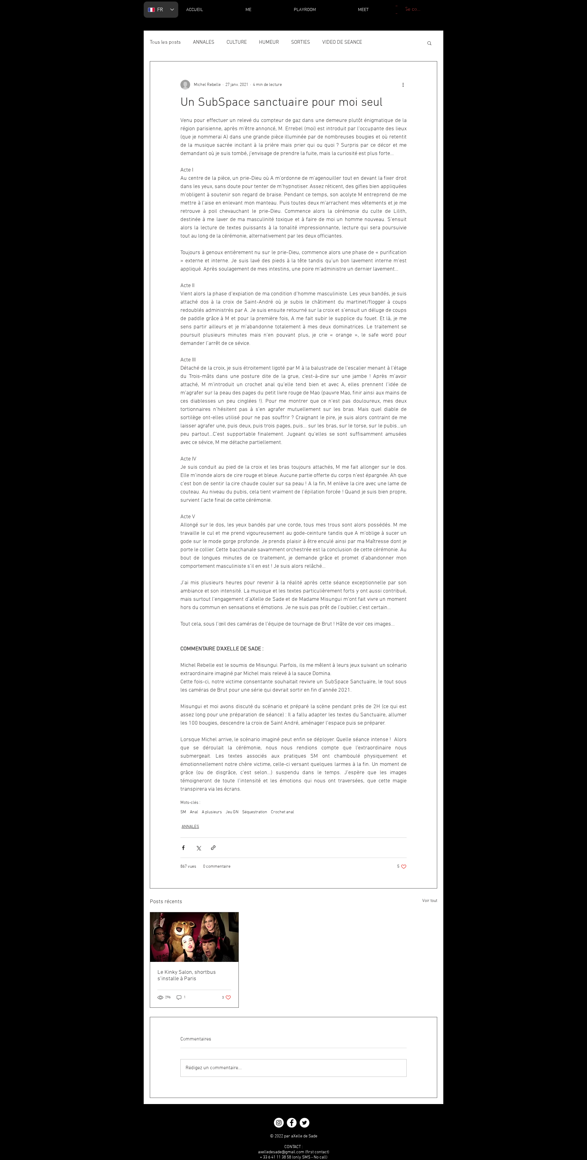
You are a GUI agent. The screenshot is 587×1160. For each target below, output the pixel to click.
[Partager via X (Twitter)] (198, 848)
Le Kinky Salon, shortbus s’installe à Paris (186, 975)
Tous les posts (165, 42)
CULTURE (237, 42)
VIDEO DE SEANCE (342, 42)
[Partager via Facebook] (183, 848)
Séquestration (254, 812)
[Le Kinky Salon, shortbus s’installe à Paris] (194, 937)
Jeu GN (232, 812)
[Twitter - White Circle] (304, 1123)
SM (183, 812)
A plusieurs (212, 812)
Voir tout (429, 900)
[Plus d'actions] (403, 84)
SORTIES (300, 42)
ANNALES (203, 42)
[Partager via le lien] (213, 848)
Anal (194, 812)
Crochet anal (282, 812)
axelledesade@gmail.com (281, 1152)
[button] (429, 42)
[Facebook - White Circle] (292, 1123)
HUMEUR (269, 42)
